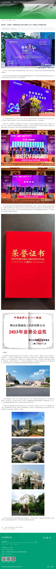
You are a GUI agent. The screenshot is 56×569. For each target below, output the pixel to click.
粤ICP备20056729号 (18, 566)
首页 (7, 20)
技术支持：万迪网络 (50, 566)
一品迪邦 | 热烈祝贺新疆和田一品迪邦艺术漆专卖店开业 (13, 527)
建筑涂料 (6, 544)
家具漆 (11, 544)
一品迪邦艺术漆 (15, 544)
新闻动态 (10, 20)
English (51, 1)
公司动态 (14, 20)
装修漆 (3, 544)
